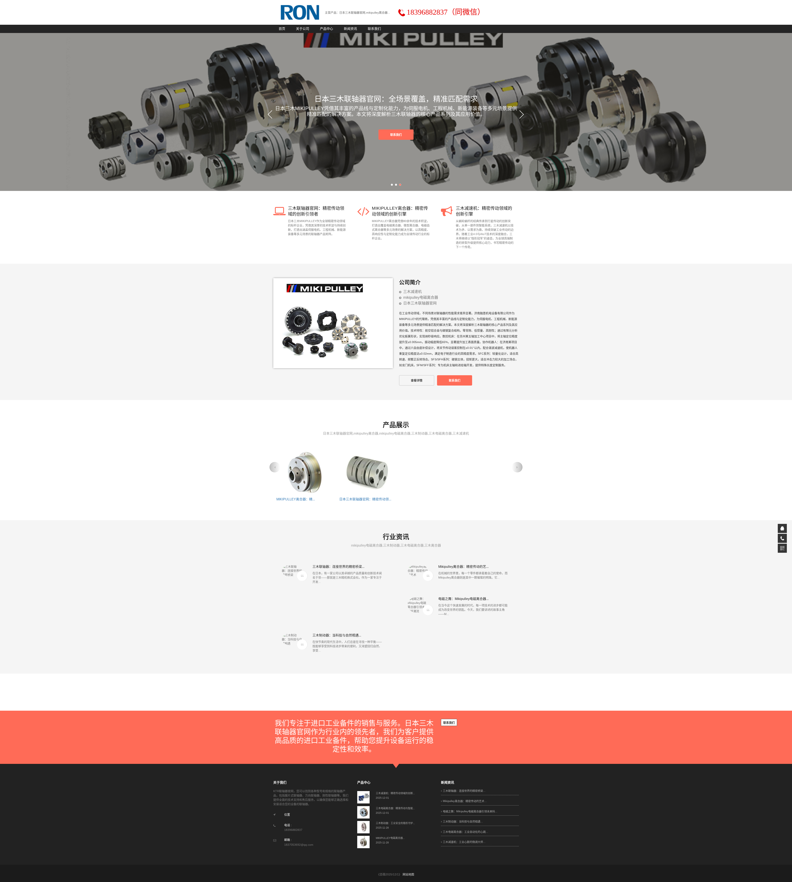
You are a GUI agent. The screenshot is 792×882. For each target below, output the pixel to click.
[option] (392, 117)
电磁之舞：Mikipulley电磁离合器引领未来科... (470, 811)
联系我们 (374, 29)
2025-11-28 (382, 827)
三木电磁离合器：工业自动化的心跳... (465, 831)
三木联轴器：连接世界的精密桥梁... (464, 790)
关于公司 (302, 29)
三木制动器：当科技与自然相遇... (463, 821)
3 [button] (401, 186)
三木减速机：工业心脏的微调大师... (464, 841)
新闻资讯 (350, 29)
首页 (282, 29)
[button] (275, 467)
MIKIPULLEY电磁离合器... (484, 499)
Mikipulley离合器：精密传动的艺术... (465, 801)
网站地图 (408, 874)
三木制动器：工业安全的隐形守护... (428, 499)
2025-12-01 (382, 797)
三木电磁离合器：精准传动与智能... (365, 499)
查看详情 (416, 380)
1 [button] (393, 186)
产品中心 (326, 29)
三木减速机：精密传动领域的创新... (302, 499)
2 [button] (397, 186)
